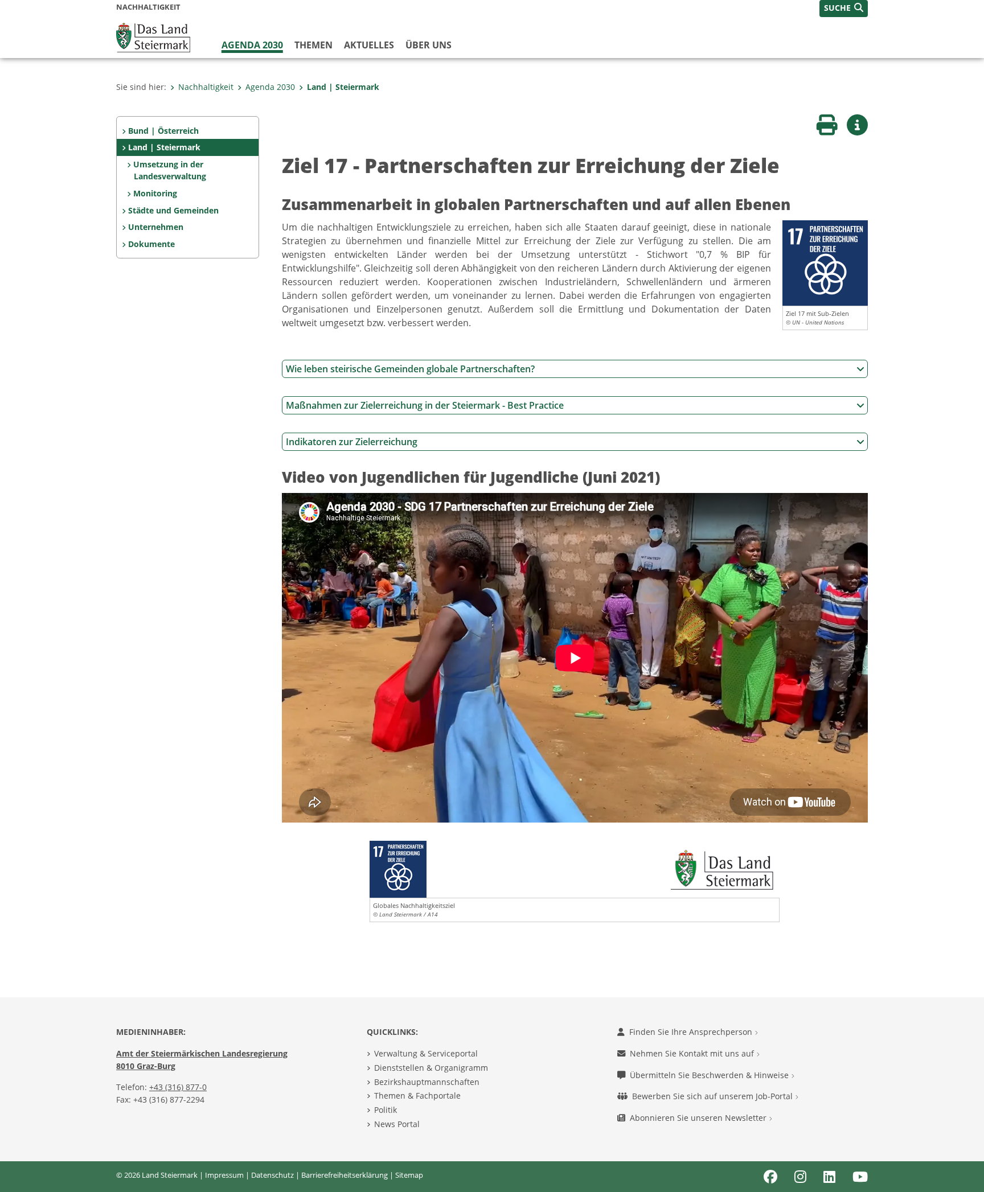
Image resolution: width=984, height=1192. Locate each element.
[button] (843, 8)
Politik (385, 1109)
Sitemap (409, 1175)
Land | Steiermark (343, 86)
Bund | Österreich (163, 130)
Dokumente (151, 244)
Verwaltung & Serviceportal (426, 1053)
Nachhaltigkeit (205, 86)
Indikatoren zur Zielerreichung (351, 441)
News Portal (397, 1124)
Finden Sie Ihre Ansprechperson (692, 1031)
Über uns (428, 45)
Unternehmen (155, 226)
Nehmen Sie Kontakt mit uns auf (693, 1053)
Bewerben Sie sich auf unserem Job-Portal (713, 1096)
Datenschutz (272, 1175)
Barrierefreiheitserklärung (344, 1175)
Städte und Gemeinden (173, 210)
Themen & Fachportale (417, 1095)
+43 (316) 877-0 (178, 1087)
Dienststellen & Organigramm (431, 1067)
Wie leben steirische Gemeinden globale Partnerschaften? (410, 369)
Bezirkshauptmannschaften (426, 1081)
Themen (313, 45)
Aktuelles (369, 45)
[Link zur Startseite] (153, 36)
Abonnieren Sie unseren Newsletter (699, 1117)
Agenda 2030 (252, 45)
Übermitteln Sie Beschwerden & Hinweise (710, 1075)
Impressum (224, 1175)
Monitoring (155, 193)
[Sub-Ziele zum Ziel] (825, 262)
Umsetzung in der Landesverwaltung (169, 170)
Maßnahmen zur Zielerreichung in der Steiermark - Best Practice (425, 405)
